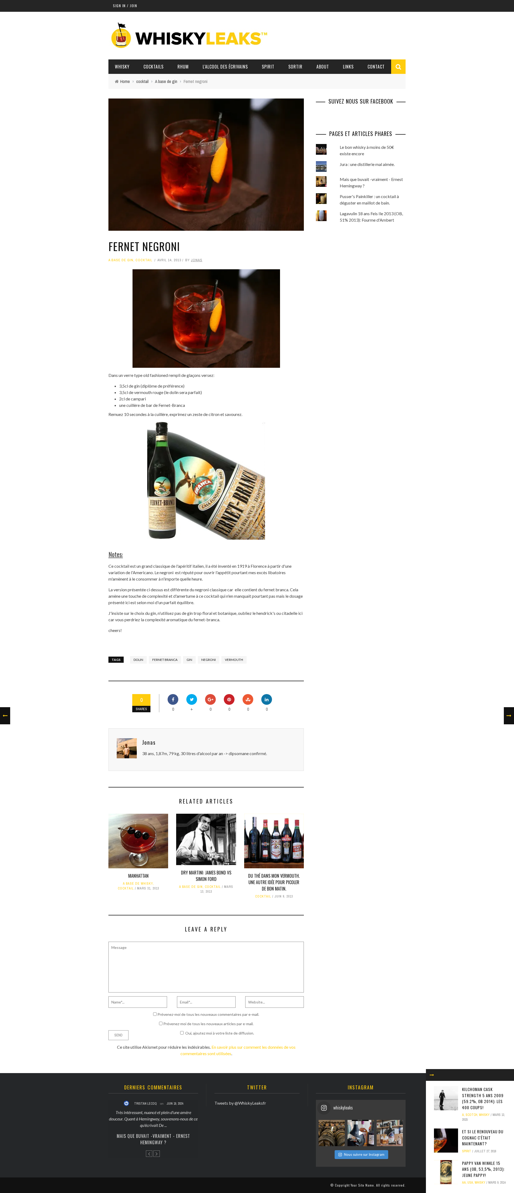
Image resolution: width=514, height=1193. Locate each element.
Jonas (196, 260)
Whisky (122, 66)
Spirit (268, 66)
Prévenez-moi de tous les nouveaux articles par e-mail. (208, 1023)
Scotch (471, 1115)
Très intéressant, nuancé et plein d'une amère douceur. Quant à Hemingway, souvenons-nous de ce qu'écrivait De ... (153, 1119)
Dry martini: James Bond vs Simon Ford (206, 875)
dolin (138, 660)
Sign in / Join (125, 5)
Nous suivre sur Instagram (364, 1154)
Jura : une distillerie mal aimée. (367, 164)
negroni (208, 660)
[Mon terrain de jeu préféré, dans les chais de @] (332, 1133)
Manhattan (138, 876)
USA (470, 1182)
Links (348, 66)
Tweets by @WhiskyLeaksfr (240, 1102)
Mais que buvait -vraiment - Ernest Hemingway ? (153, 1139)
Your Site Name (362, 1185)
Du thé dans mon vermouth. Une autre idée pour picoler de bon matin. (274, 882)
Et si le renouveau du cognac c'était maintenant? (482, 1137)
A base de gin (120, 260)
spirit (466, 1151)
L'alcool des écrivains (225, 66)
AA (464, 1182)
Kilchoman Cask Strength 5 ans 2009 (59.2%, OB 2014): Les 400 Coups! (483, 1098)
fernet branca (164, 660)
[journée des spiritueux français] (360, 1133)
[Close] (432, 1075)
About (322, 66)
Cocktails (153, 66)
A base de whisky (138, 883)
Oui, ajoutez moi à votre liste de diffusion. (219, 1033)
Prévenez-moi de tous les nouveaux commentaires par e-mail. (208, 1014)
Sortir (295, 66)
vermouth (234, 660)
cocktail (143, 260)
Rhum (183, 66)
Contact (376, 66)
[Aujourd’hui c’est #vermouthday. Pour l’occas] (390, 1133)
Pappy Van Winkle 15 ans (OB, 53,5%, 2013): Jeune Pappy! (483, 1169)
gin (189, 660)
